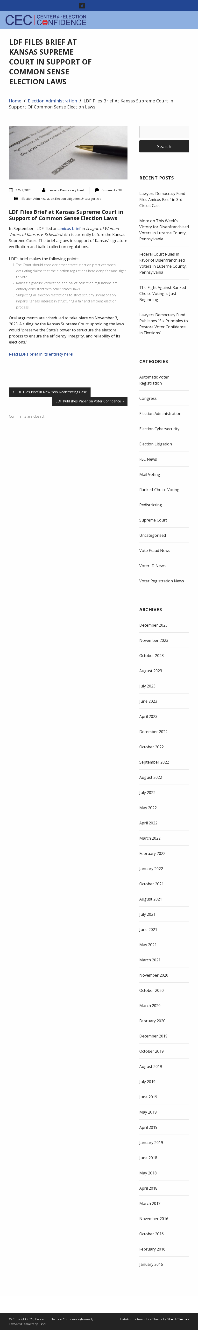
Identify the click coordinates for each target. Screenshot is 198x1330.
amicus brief (69, 228)
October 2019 (151, 1051)
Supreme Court (153, 520)
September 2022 (154, 762)
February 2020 (152, 1020)
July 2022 (147, 792)
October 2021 (151, 884)
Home (15, 101)
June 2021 (148, 929)
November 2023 (153, 640)
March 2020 (150, 1005)
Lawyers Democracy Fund (66, 190)
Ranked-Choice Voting (159, 489)
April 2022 (148, 823)
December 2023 (153, 625)
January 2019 (151, 1142)
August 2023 (150, 670)
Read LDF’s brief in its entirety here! (41, 354)
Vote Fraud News (154, 550)
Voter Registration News (161, 581)
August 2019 (150, 1066)
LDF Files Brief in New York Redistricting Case (51, 392)
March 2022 (150, 838)
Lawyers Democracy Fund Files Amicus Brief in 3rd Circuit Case (162, 199)
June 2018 (148, 1157)
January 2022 (151, 868)
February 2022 (152, 853)
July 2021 (147, 914)
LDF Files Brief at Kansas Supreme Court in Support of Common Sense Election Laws (66, 215)
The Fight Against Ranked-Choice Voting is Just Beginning (163, 293)
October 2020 (151, 990)
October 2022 (151, 747)
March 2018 (150, 1203)
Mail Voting (149, 474)
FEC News (148, 459)
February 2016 (152, 1249)
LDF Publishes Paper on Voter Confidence (88, 401)
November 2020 (153, 975)
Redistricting (150, 505)
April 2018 (148, 1188)
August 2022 (150, 777)
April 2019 (148, 1127)
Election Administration (52, 101)
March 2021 (150, 960)
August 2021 (150, 899)
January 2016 (151, 1264)
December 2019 (153, 1036)
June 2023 (148, 701)
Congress (148, 398)
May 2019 (148, 1112)
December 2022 (153, 731)
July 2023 (147, 686)
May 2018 (148, 1173)
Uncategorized (91, 199)
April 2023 (148, 716)
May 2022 (148, 807)
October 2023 (151, 655)
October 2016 (151, 1234)
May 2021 (148, 944)
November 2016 (153, 1218)
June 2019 (148, 1097)
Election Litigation (67, 199)
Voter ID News (152, 565)
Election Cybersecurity (159, 428)
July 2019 (147, 1081)
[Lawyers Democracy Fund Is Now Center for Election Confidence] (46, 20)
